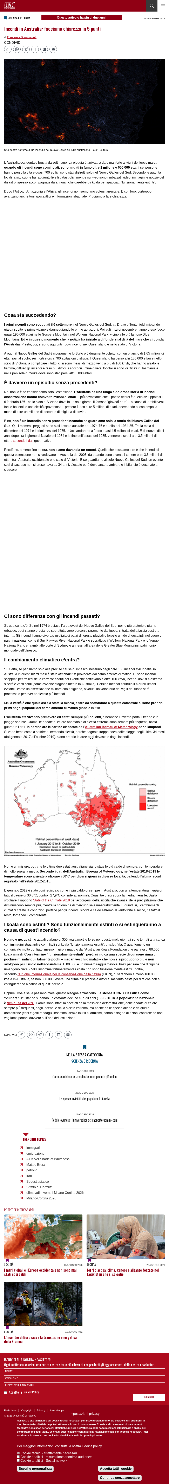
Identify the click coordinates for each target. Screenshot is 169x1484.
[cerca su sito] (151, 6)
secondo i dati (23, 440)
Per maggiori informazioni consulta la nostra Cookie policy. (59, 1446)
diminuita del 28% (20, 1003)
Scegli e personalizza (35, 1468)
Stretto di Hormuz (39, 1187)
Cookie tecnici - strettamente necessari (48, 1453)
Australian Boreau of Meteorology (111, 727)
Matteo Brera (35, 1164)
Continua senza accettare (120, 1477)
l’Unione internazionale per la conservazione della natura (59, 974)
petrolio (31, 1170)
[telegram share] (26, 49)
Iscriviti (149, 1397)
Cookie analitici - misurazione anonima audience (56, 1457)
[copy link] (8, 49)
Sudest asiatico (37, 1181)
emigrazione (35, 1153)
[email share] (53, 49)
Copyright (26, 1410)
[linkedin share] (44, 49)
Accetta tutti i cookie (116, 1468)
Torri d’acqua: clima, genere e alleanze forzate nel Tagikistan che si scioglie (123, 1272)
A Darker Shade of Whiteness (47, 1159)
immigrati (33, 1147)
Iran (29, 1176)
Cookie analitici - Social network (43, 1460)
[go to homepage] (9, 5)
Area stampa (57, 1410)
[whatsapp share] (17, 49)
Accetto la (16, 1392)
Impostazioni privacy (85, 1413)
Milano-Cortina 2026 (41, 1198)
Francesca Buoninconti (21, 37)
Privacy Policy (31, 1392)
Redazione (10, 1410)
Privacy (41, 1410)
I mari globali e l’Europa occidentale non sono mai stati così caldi (40, 1272)
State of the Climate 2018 (51, 900)
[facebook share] (35, 49)
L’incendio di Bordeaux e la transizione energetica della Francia (40, 1339)
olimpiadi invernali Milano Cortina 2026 (55, 1192)
